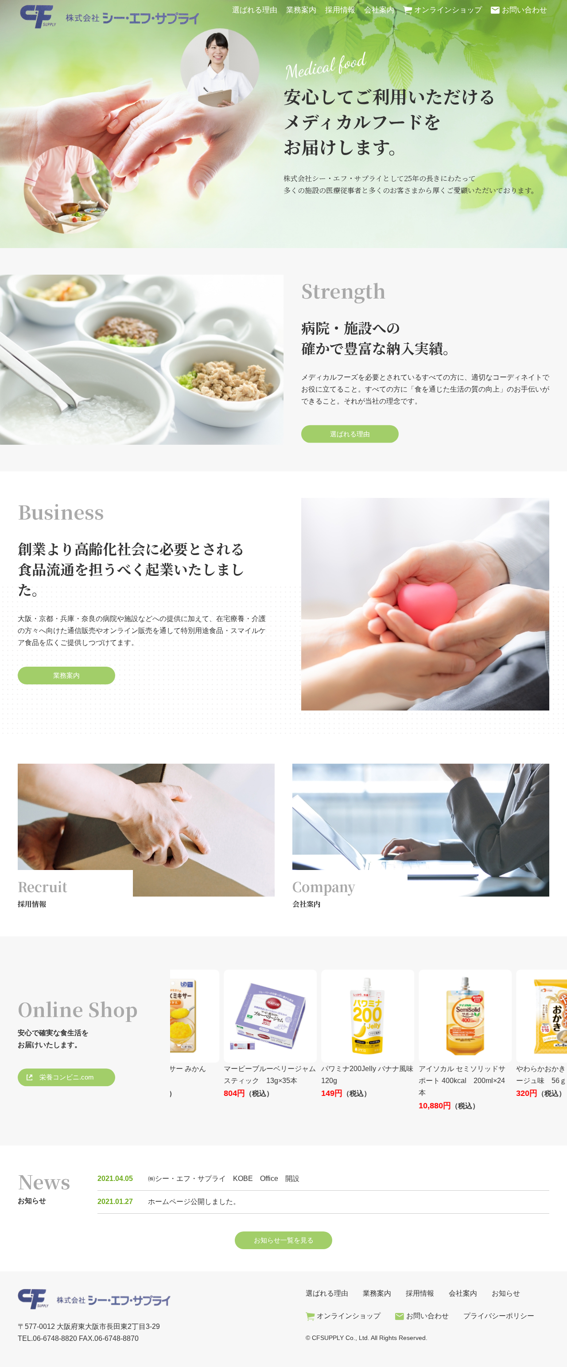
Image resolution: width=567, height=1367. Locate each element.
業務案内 (301, 10)
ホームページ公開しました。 (194, 1201)
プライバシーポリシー (498, 1316)
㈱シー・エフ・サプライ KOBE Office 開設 (223, 1178)
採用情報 (340, 10)
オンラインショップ (448, 10)
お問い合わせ (524, 10)
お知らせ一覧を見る (284, 1240)
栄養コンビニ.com (66, 1077)
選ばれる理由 (254, 10)
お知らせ (506, 1293)
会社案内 (379, 10)
